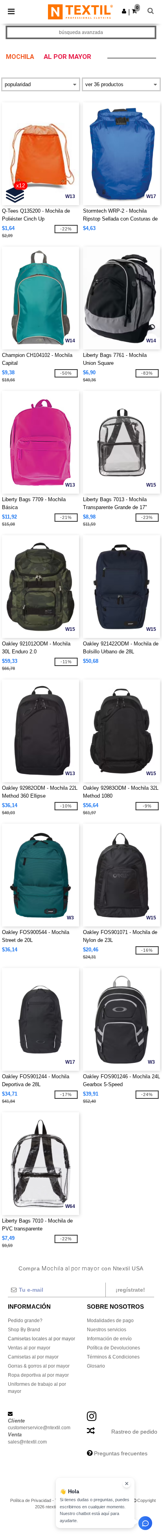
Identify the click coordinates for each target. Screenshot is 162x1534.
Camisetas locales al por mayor (41, 1339)
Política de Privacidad (30, 1500)
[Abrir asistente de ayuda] (145, 1523)
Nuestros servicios (106, 1329)
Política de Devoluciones (113, 1348)
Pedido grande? (25, 1320)
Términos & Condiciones (113, 1357)
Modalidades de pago (110, 1320)
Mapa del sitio (118, 1500)
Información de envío (109, 1339)
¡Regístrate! (130, 1290)
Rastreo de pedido (134, 1431)
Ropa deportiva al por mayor (38, 1375)
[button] (124, 11)
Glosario (96, 1366)
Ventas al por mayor (29, 1348)
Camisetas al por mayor (33, 1357)
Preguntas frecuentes (120, 1453)
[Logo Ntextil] (80, 11)
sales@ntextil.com (27, 1442)
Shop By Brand (24, 1329)
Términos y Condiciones (78, 1500)
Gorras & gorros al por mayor (39, 1366)
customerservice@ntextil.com (39, 1427)
